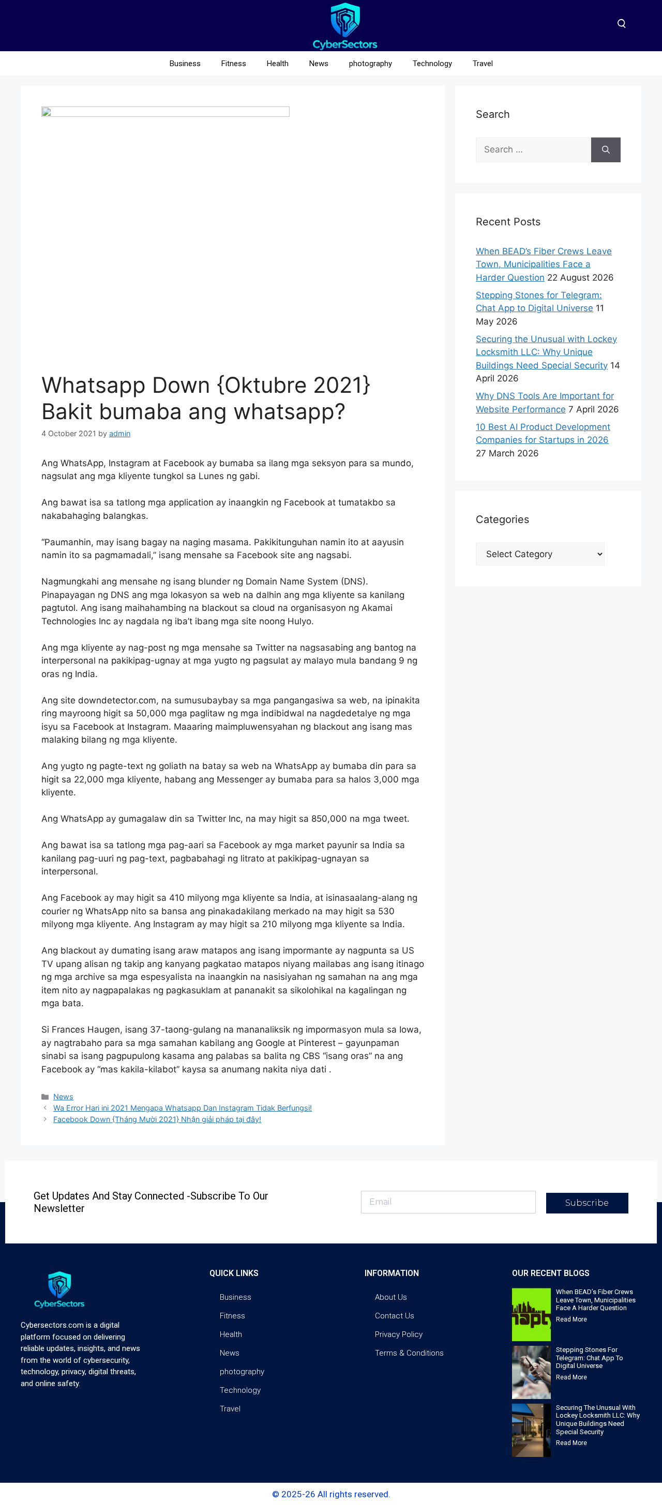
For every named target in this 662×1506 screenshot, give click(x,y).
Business (185, 63)
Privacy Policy (399, 1334)
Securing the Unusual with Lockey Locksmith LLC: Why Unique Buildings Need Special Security (546, 352)
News (318, 63)
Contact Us (394, 1315)
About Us (391, 1297)
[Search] (606, 149)
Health (278, 63)
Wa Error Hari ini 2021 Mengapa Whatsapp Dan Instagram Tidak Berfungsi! (182, 1107)
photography (370, 63)
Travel (483, 63)
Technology (432, 63)
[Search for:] (533, 149)
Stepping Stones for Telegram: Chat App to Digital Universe (589, 1358)
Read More (571, 1319)
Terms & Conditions (409, 1353)
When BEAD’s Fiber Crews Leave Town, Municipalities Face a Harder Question (544, 264)
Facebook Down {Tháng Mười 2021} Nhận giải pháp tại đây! (157, 1119)
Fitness (233, 63)
